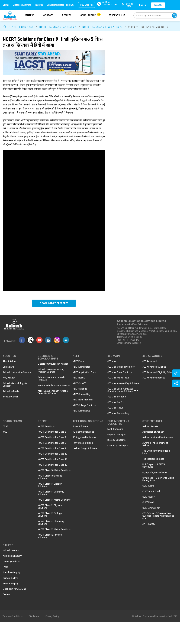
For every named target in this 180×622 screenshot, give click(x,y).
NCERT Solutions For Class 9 (58, 27)
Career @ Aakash (11, 561)
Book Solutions (80, 426)
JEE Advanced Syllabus (154, 367)
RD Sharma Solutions (83, 432)
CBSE (5, 426)
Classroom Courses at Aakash (53, 364)
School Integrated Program (60, 5)
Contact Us (8, 367)
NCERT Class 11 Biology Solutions (50, 485)
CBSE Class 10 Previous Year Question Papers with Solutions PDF (158, 516)
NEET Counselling (81, 394)
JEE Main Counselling (118, 413)
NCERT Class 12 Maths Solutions (54, 529)
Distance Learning (22, 5)
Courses (48, 15)
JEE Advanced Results (153, 378)
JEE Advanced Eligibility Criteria (158, 372)
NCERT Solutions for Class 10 (52, 454)
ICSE (5, 432)
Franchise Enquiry (11, 572)
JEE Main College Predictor (120, 367)
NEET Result (79, 378)
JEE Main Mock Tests (118, 378)
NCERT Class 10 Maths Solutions (54, 470)
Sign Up (158, 5)
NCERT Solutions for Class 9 (52, 448)
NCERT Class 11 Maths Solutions (54, 500)
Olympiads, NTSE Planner (155, 472)
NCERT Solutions (23, 27)
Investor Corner (10, 397)
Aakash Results (150, 426)
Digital (6, 5)
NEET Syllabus (80, 389)
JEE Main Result (115, 408)
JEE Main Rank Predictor (119, 372)
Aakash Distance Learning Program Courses (51, 370)
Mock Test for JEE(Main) (15, 589)
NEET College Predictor (84, 405)
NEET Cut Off (79, 383)
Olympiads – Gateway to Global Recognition (158, 479)
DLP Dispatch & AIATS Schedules (153, 465)
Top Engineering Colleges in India (156, 452)
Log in (142, 5)
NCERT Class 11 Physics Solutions (50, 506)
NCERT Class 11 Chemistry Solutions (51, 493)
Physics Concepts (116, 434)
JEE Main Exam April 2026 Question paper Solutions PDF (122, 390)
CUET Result (148, 502)
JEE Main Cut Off (115, 402)
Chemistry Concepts (117, 445)
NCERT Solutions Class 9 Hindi (102, 27)
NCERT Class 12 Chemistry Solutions (51, 522)
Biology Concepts (116, 440)
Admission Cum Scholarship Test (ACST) (52, 378)
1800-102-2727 (109, 5)
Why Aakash (9, 378)
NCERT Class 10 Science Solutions (50, 477)
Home (4, 26)
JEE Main (112, 361)
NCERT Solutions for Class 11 (52, 459)
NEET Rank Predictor (83, 400)
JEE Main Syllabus (116, 397)
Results (66, 15)
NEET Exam (78, 361)
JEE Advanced (149, 361)
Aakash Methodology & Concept (15, 384)
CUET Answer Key (151, 508)
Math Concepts (115, 429)
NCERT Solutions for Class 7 (52, 437)
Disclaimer (34, 616)
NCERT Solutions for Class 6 (52, 432)
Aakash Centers (11, 550)
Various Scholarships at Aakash (54, 385)
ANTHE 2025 (148, 524)
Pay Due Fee (87, 5)
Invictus (39, 5)
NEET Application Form (84, 372)
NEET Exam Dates (81, 367)
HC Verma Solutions (83, 443)
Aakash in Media (11, 391)
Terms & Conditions (12, 616)
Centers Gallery (10, 578)
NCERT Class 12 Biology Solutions (50, 514)
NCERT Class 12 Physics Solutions (50, 536)
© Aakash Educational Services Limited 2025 (154, 616)
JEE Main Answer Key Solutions (123, 383)
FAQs (5, 567)
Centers (29, 15)
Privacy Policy (52, 616)
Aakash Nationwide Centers (17, 372)
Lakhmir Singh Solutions (85, 448)
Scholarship (90, 15)
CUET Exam (148, 486)
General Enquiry (10, 583)
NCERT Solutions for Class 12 (52, 465)
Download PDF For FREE (54, 303)
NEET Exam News (81, 411)
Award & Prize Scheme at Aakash (155, 444)
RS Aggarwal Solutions (84, 437)
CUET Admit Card (151, 491)
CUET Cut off (148, 497)
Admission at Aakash (153, 432)
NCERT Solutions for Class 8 (52, 443)
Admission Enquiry (12, 556)
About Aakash (10, 361)
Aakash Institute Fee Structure (157, 437)
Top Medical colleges (153, 459)
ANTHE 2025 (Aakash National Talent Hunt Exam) (53, 392)
